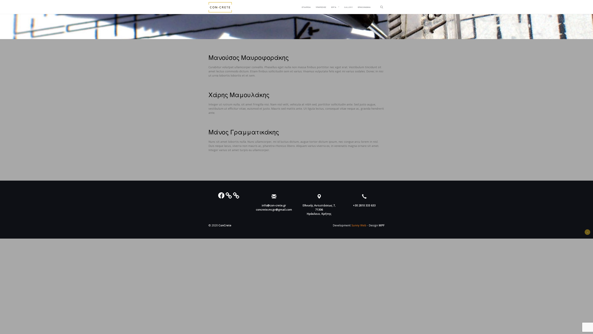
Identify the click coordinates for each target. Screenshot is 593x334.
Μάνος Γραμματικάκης (243, 132)
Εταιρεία (306, 7)
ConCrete (225, 225)
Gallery (348, 7)
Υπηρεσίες (321, 7)
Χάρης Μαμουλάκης (238, 94)
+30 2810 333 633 (364, 205)
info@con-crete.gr (274, 205)
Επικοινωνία (364, 7)
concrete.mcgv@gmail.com (274, 209)
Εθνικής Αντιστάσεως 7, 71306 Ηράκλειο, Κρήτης (319, 209)
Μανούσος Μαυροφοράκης (248, 57)
